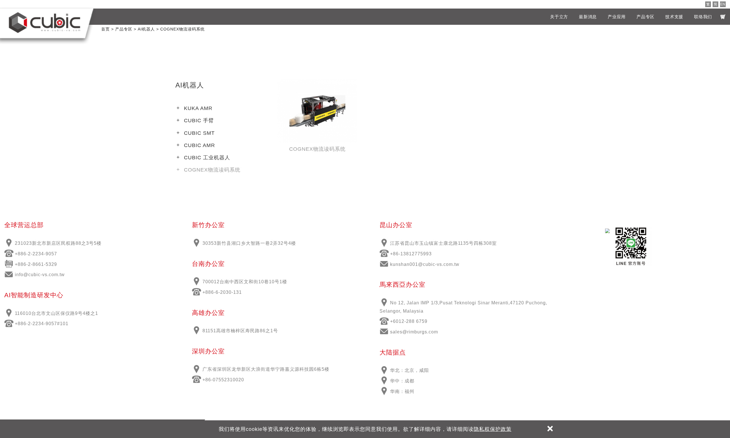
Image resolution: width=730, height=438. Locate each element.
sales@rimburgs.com (414, 331)
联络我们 (703, 16)
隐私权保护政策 (493, 429)
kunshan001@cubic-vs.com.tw (424, 264)
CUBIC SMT (199, 133)
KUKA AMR (198, 108)
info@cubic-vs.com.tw (40, 274)
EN (722, 4)
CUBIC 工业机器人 (207, 157)
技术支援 (674, 16)
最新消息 (588, 16)
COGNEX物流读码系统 (212, 170)
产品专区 (645, 16)
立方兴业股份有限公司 (44, 22)
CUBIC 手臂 (199, 120)
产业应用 (617, 16)
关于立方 (559, 16)
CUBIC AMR (199, 145)
